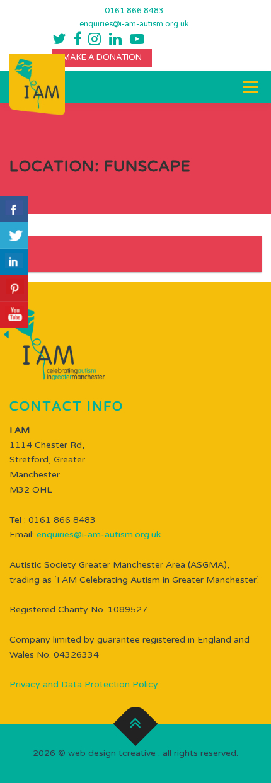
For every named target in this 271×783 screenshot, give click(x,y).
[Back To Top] (135, 724)
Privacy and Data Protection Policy (83, 684)
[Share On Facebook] (14, 209)
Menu (249, 86)
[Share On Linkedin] (14, 262)
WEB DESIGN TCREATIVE (112, 753)
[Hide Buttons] (6, 334)
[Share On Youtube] (14, 315)
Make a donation (102, 57)
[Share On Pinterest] (14, 288)
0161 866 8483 (134, 11)
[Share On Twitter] (14, 235)
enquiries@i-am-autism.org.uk (134, 24)
